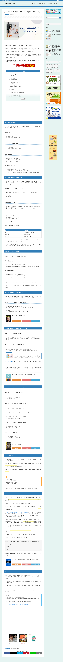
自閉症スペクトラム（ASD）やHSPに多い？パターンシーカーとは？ (26, 355)
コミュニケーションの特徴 (15, 76)
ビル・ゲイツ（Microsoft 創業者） (16, 95)
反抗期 (51, 66)
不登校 (55, 64)
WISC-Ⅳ (57, 61)
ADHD (47, 61)
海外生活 (47, 69)
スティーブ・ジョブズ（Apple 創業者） (17, 96)
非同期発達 (47, 72)
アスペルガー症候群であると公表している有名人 (17, 91)
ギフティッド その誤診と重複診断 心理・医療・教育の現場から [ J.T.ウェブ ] (26, 559)
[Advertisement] (23, 111)
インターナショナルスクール (50, 62)
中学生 (58, 64)
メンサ (52, 64)
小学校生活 (47, 67)
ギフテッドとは (7, 14)
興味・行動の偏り (13, 78)
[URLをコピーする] (39, 653)
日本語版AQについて (14, 83)
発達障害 (18, 648)
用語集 (51, 69)
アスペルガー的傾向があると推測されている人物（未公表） (19, 94)
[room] (57, 0)
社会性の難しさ (13, 75)
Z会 (59, 61)
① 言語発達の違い (13, 88)
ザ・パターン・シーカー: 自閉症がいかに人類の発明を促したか (23, 374)
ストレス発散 (48, 64)
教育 (57, 67)
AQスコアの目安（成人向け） (15, 85)
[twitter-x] (56, 0)
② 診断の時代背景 (13, 89)
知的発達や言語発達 (14, 79)
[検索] (60, 0)
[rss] (58, 0)
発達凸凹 (14, 648)
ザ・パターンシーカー (9, 361)
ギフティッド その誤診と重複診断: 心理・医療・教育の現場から (17, 512)
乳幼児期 (47, 66)
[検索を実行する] (60, 18)
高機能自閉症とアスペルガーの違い (15, 86)
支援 (54, 67)
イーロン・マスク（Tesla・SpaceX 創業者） (18, 92)
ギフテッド (57, 62)
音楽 (51, 72)
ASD (11, 648)
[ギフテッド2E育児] (10, 3)
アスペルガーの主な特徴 (13, 74)
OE (53, 61)
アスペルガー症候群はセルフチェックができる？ (17, 81)
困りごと (54, 66)
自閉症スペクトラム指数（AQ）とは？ (17, 82)
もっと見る (23, 98)
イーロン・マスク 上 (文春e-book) (18, 315)
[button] (7, 653)
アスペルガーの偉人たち (16, 442)
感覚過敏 (51, 67)
